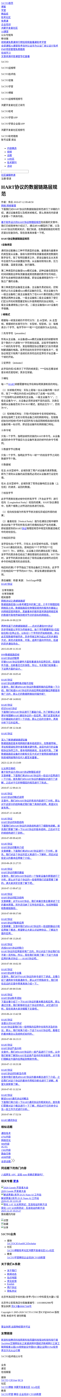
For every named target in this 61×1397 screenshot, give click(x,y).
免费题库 (20, 49)
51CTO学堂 (13, 1257)
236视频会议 (21, 1347)
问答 (13, 56)
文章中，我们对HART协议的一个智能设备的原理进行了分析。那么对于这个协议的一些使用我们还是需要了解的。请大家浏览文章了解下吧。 (30, 879)
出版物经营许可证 (20, 1326)
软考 (20, 45)
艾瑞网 (13, 1343)
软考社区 (6, 17)
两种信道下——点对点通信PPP (27, 626)
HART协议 (6, 584)
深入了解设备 (14, 740)
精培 (21, 1257)
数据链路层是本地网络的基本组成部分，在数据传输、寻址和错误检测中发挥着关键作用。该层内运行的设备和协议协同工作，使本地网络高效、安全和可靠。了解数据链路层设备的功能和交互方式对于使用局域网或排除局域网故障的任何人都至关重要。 (29, 750)
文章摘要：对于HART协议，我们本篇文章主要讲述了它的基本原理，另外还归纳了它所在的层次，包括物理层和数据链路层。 (30, 905)
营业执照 (6, 1326)
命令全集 (11, 973)
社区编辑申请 (8, 175)
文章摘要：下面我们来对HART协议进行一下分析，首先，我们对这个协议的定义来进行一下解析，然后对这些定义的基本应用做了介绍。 (29, 854)
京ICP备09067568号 (21, 1306)
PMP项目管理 (8, 49)
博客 (3, 6)
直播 (27, 56)
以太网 (4, 768)
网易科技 (25, 1340)
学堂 (3, 10)
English (10, 1284)
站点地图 (12, 1277)
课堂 (17, 56)
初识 (9, 708)
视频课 (4, 42)
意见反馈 (12, 1281)
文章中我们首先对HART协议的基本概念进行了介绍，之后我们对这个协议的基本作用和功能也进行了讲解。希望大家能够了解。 (30, 1080)
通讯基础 (12, 872)
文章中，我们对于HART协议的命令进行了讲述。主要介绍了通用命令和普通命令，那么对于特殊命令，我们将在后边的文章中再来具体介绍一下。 (30, 980)
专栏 (22, 56)
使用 (10, 658)
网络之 (13, 601)
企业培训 (6, 24)
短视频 (26, 42)
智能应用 (12, 923)
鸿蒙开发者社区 (9, 28)
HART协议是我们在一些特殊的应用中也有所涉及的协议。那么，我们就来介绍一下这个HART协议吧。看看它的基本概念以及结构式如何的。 (30, 1030)
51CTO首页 (7, 3)
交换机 (11, 768)
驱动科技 (44, 1340)
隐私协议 (12, 1291)
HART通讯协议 (9, 1120)
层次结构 (12, 897)
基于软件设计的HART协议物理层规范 (21, 222)
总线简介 (12, 948)
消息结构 (12, 822)
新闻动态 (12, 1274)
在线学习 (6, 53)
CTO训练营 (39, 1257)
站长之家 (22, 1343)
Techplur (32, 1243)
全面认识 (11, 1023)
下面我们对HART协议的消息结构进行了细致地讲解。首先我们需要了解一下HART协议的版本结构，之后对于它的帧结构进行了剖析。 (30, 829)
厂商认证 (46, 45)
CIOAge (18, 1243)
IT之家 (53, 1343)
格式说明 (12, 797)
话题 (9, 155)
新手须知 (11, 998)
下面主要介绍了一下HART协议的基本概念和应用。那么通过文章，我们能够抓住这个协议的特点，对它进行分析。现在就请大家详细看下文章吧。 (30, 1005)
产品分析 (11, 1048)
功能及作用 (13, 1073)
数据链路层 (11, 654)
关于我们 (12, 1270)
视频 (9, 152)
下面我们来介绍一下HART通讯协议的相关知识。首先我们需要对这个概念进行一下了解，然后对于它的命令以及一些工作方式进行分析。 (30, 1106)
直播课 (33, 42)
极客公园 (10, 1347)
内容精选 (12, 148)
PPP (3, 654)
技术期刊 (12, 162)
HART (11, 384)
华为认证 (37, 45)
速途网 (30, 1343)
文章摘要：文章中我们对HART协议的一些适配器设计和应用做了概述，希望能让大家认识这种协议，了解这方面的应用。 (30, 930)
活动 (9, 166)
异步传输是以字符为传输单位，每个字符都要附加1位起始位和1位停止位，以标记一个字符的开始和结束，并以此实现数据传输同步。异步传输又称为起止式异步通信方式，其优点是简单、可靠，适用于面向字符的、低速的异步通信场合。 (30, 636)
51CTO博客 (13, 1250)
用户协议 (12, 1287)
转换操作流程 (17, 683)
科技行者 (53, 1340)
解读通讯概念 (15, 1098)
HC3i (25, 1243)
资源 (8, 56)
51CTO (10, 1243)
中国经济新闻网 (42, 1343)
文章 (3, 56)
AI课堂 (4, 31)
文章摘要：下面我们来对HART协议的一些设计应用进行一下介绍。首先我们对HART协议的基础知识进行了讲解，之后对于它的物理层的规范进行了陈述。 (30, 779)
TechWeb (5, 1343)
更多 (16, 1181)
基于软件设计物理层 (20, 772)
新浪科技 (6, 1340)
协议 (24, 528)
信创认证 (27, 45)
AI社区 (10, 159)
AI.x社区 (49, 1250)
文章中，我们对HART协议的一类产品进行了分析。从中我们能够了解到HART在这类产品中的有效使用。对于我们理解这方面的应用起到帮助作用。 (30, 1055)
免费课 (4, 21)
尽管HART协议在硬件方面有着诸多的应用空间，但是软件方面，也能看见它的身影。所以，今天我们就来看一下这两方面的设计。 (30, 665)
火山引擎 (15, 1350)
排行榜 (19, 42)
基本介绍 (12, 847)
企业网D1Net (46, 1347)
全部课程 (6, 45)
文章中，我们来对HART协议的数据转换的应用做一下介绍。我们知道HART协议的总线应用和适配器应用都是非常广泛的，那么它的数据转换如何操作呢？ (30, 690)
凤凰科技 (34, 1340)
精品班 (4, 14)
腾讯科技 (15, 1340)
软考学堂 (41, 42)
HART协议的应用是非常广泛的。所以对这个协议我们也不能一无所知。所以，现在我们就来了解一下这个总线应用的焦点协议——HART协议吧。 (30, 955)
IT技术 (54, 45)
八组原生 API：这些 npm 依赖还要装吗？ (22, 1174)
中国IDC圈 (34, 1347)
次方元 (7, 1350)
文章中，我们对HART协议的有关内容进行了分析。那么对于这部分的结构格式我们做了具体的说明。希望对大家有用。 (30, 804)
